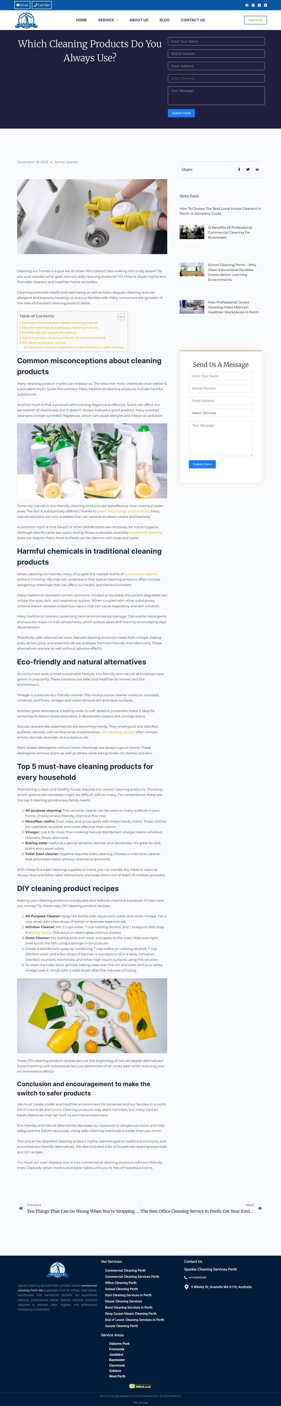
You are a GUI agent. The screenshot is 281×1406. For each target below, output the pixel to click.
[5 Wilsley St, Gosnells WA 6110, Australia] (186, 1287)
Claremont (117, 1365)
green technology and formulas (123, 511)
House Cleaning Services (123, 1301)
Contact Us (193, 20)
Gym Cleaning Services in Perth (128, 1295)
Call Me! (43, 5)
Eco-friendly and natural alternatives (49, 332)
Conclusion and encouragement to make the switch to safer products (76, 347)
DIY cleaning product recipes (44, 343)
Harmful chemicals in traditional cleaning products (60, 328)
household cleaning (146, 533)
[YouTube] (265, 5)
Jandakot (116, 1354)
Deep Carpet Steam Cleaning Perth (131, 1314)
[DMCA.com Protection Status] (140, 1386)
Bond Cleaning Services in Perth (128, 1307)
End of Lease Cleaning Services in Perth (134, 1320)
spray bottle (41, 933)
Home (81, 20)
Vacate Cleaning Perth (121, 1326)
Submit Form (181, 113)
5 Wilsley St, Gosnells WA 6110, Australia (221, 1287)
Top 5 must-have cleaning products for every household (64, 338)
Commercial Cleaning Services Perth (132, 1277)
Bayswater (117, 1360)
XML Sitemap (140, 1402)
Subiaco (115, 1371)
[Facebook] (246, 5)
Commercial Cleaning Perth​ (125, 1270)
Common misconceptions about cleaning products (60, 323)
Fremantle (116, 1349)
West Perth (117, 1376)
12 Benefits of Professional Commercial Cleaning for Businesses (230, 232)
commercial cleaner (140, 574)
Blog (165, 20)
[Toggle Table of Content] (119, 316)
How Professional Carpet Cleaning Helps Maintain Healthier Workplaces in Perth (233, 307)
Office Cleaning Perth (121, 1283)
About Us (139, 20)
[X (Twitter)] (259, 5)
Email (24, 5)
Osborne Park (119, 1344)
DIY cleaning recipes (118, 732)
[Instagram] (253, 5)
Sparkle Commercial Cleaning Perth (139, 1396)
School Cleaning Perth (121, 1289)
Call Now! (255, 20)
